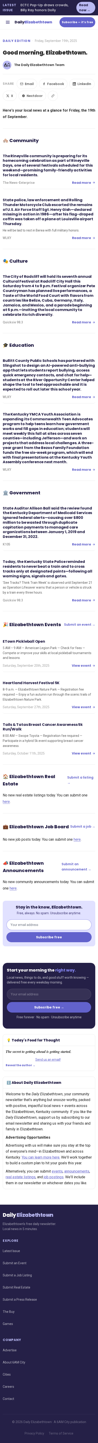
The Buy (9, 1312)
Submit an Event (14, 1263)
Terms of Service (61, 1433)
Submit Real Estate (16, 1287)
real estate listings (21, 1177)
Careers (8, 1386)
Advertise (10, 1350)
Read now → (84, 7)
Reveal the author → (20, 1065)
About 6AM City (14, 1362)
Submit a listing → (80, 780)
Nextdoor (35, 96)
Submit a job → (82, 826)
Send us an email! (48, 1059)
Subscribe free (49, 937)
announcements (76, 1171)
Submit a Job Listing (17, 1275)
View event (81, 665)
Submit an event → (79, 624)
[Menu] (8, 22)
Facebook (55, 84)
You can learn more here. (41, 1157)
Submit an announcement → (76, 866)
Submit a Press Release (20, 1299)
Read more (81, 182)
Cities (7, 1374)
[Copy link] (53, 96)
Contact (8, 1399)
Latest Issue (11, 1251)
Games (8, 1324)
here (6, 801)
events (57, 1171)
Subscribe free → (49, 1007)
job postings (54, 1177)
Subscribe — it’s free (77, 22)
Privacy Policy (34, 1433)
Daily (33, 22)
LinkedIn (84, 84)
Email (29, 84)
